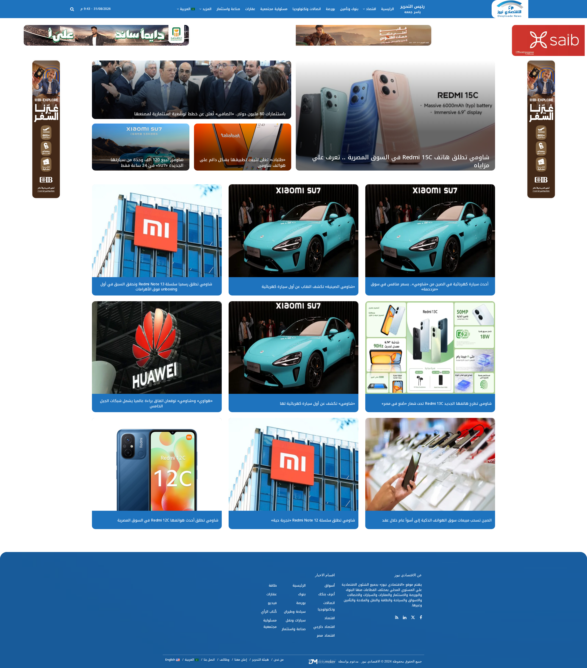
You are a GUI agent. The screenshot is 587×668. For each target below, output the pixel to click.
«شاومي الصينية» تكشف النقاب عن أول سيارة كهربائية (308, 286)
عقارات (250, 9)
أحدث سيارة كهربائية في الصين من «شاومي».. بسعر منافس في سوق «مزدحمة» (430, 287)
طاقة (273, 585)
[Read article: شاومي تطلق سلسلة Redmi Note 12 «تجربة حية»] (293, 464)
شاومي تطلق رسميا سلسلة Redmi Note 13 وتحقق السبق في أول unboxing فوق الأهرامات (156, 287)
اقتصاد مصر (326, 635)
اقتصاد (371, 9)
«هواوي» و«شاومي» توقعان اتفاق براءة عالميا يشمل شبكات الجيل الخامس (156, 403)
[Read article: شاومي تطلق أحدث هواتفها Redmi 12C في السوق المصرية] (157, 464)
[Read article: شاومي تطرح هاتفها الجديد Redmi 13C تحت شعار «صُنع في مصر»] (430, 347)
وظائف (224, 659)
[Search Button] (72, 9)
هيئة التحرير (260, 659)
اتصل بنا (209, 659)
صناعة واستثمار (228, 9)
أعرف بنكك (326, 594)
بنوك (302, 594)
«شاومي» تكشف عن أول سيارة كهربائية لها (317, 403)
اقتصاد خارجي (324, 627)
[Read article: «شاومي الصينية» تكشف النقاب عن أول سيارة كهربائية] (293, 230)
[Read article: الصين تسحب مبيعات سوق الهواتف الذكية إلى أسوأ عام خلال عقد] (430, 464)
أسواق (329, 585)
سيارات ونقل (296, 620)
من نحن (279, 659)
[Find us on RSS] (396, 618)
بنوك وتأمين (349, 9)
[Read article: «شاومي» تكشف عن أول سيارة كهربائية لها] (293, 347)
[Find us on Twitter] (413, 618)
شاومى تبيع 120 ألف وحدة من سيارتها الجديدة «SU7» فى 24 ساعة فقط (147, 162)
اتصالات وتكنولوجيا (307, 9)
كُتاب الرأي (269, 611)
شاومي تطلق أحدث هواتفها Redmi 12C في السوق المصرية (167, 520)
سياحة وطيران (295, 611)
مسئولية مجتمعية (274, 9)
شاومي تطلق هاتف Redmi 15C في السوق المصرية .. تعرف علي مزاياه (400, 161)
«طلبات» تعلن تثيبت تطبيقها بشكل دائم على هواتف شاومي (242, 162)
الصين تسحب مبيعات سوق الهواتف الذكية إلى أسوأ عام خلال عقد (437, 520)
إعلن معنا (240, 659)
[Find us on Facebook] (421, 618)
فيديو (272, 603)
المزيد (206, 9)
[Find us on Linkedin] (404, 618)
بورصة (330, 9)
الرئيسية (387, 9)
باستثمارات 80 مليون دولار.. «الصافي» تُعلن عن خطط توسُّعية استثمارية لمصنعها (209, 114)
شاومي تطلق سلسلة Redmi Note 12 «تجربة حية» (313, 520)
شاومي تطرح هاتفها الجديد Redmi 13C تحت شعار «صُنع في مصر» (437, 403)
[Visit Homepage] (510, 9)
